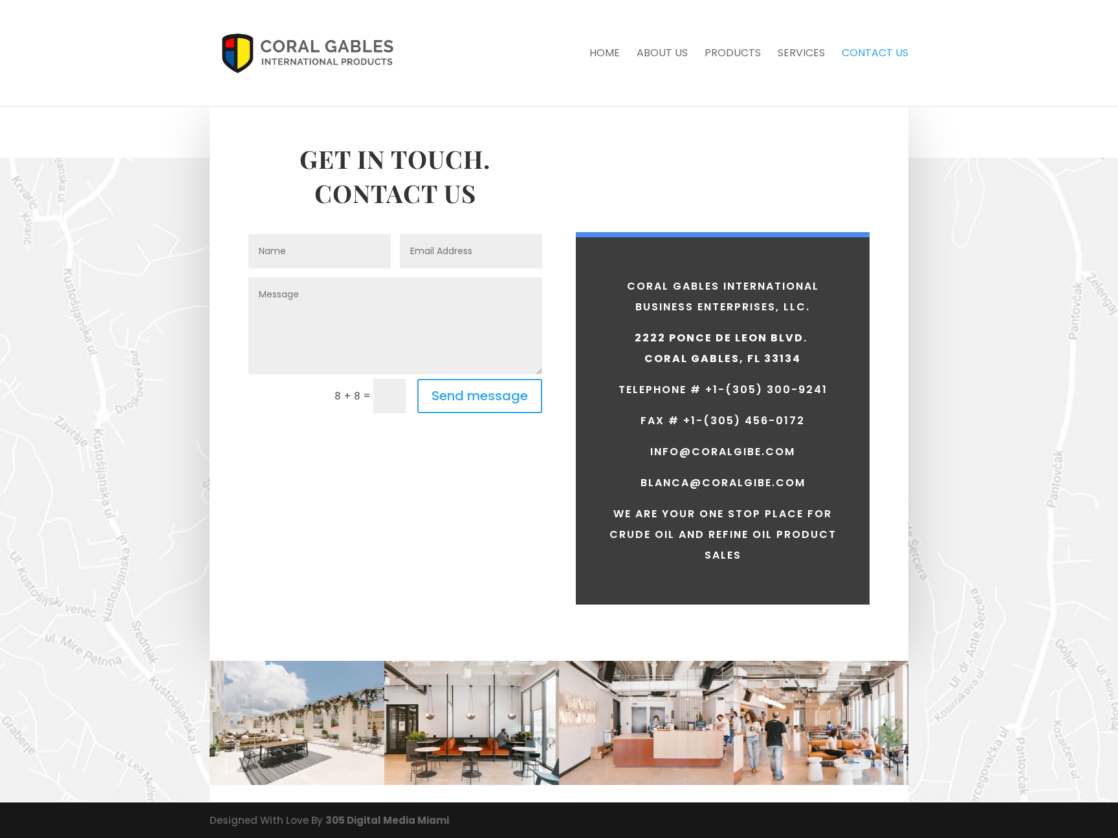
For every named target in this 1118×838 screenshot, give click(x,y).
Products (733, 54)
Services (801, 54)
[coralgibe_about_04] (297, 781)
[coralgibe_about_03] (471, 781)
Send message (480, 396)
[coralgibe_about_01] (821, 781)
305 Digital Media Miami (387, 820)
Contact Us (875, 54)
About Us (662, 54)
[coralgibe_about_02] (646, 781)
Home (604, 54)
